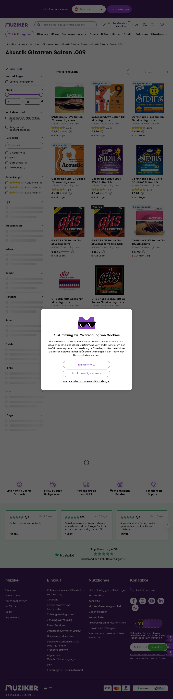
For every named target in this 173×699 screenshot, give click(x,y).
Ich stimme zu (86, 364)
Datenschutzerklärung (86, 355)
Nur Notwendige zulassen (86, 373)
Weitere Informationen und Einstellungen (86, 381)
